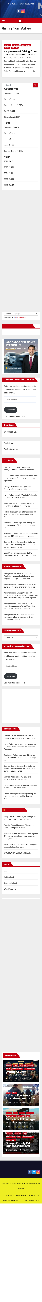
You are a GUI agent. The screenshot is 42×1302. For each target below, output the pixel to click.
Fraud (8, 1068)
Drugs (22, 1113)
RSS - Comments (11, 449)
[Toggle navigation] (20, 20)
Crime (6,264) (9, 99)
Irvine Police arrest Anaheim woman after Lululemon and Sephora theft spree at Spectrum (20, 478)
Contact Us (35, 1195)
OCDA (19, 1136)
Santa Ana (15, 47)
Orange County (30, 1068)
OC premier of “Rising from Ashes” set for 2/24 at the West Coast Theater (20, 55)
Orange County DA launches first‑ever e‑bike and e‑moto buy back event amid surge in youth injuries (20, 544)
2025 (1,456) (9, 167)
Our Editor (24, 1200)
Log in (6, 871)
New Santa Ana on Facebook (17, 326)
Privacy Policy (34, 1200)
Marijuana (29, 1113)
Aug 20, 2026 (13, 1150)
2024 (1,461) (9, 173)
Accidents (9, 1133)
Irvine (14, 1092)
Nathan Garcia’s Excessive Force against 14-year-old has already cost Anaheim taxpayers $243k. (21, 836)
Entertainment (26, 45)
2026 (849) (8, 161)
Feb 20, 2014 (11, 58)
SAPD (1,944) (9, 111)
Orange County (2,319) (13, 105)
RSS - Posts (9, 443)
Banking (8, 1065)
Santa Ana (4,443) (11, 127)
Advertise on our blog (23, 1195)
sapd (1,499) (9, 145)
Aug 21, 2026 (13, 1079)
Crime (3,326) (9, 133)
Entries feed (9, 877)
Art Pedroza (25, 58)
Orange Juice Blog (14, 810)
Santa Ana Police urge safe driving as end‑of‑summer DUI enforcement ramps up (20, 525)
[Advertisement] (23, 705)
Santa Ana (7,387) (11, 93)
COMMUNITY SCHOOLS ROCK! (17, 853)
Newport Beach (17, 1068)
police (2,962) (9, 139)
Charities (16, 45)
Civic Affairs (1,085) (12, 117)
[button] (37, 20)
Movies (7, 47)
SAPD (27, 1116)
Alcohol (9, 1113)
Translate (22, 317)
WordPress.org (10, 889)
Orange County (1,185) (13, 151)
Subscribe (11, 410)
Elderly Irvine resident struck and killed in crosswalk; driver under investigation (19, 617)
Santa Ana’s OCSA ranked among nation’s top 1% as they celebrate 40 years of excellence (19, 606)
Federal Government (26, 1065)
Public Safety (10, 1116)
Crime (15, 1065)
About (12, 1195)
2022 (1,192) (9, 185)
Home (7, 1195)
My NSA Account (13, 1200)
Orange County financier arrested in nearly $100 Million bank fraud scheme (19, 1076)
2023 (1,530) (9, 179)
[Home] (3, 20)
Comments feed (10, 883)
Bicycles (7, 45)
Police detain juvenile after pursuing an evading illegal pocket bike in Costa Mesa (20, 514)
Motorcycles (10, 1136)
